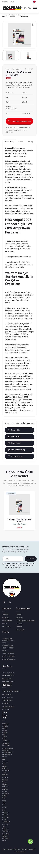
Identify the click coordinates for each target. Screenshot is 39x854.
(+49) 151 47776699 (8, 656)
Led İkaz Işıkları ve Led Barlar (25, 620)
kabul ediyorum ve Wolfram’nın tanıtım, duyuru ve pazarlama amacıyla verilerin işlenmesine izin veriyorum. (19, 565)
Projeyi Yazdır (16, 443)
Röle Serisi (5, 709)
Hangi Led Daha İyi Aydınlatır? (5, 819)
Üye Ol (12, 2)
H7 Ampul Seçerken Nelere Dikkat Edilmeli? (5, 782)
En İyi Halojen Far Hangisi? (5, 812)
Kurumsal (5, 617)
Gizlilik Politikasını (10, 563)
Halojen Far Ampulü (17, 15)
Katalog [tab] (30, 142)
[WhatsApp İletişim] (30, 845)
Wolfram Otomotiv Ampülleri (11, 691)
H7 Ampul (5, 703)
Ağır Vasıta (19, 617)
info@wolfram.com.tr (8, 659)
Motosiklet (19, 627)
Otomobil (18, 614)
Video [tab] (20, 142)
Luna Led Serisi (7, 697)
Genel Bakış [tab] (9, 142)
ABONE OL (31, 558)
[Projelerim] (25, 8)
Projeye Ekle (15, 430)
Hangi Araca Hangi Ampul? (4, 804)
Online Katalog (6, 627)
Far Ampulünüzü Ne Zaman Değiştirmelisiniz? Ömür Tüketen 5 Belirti (7, 752)
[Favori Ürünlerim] (21, 8)
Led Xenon (19, 623)
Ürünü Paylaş (15, 436)
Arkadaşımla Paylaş (18, 450)
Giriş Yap (4, 2)
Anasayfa (5, 15)
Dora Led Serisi (7, 694)
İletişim (4, 623)
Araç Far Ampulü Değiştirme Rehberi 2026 (5, 793)
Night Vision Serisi (8, 676)
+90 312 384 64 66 (8, 653)
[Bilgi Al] (29, 8)
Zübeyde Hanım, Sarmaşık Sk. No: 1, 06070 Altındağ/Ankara (8, 642)
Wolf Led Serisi (7, 700)
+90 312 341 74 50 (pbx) (8, 649)
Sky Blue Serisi (7, 679)
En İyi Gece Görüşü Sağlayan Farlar (5, 837)
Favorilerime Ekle (17, 456)
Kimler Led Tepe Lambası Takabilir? (5, 828)
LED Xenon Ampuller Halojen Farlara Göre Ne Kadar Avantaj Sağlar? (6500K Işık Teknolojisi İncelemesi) (5, 734)
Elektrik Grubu (20, 629)
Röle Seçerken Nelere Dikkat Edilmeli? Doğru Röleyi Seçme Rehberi (6, 767)
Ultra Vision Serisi (8, 682)
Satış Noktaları (7, 620)
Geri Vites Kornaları (8, 706)
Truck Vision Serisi (8, 673)
